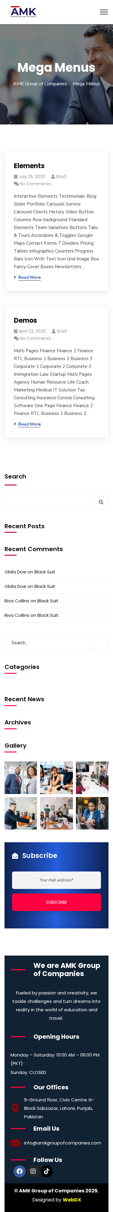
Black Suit (44, 572)
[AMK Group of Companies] (22, 11)
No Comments (35, 184)
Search (15, 476)
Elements (29, 166)
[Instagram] (33, 1171)
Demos (25, 320)
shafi (61, 177)
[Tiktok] (47, 1171)
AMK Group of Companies (40, 83)
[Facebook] (20, 1171)
